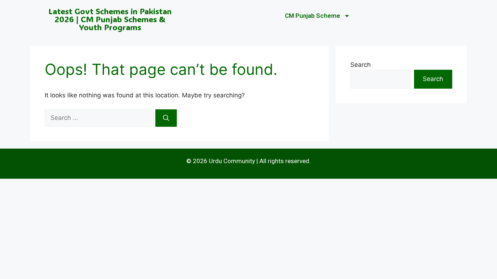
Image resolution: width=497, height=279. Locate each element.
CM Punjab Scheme (312, 15)
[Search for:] (100, 117)
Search (360, 64)
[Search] (166, 118)
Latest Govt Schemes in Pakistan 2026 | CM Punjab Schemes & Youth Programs (110, 19)
